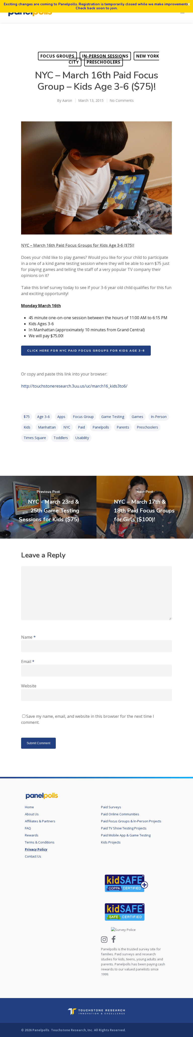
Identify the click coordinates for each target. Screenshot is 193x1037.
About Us (32, 814)
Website (28, 686)
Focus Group (83, 416)
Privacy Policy (36, 849)
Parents (123, 427)
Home (29, 807)
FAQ (28, 828)
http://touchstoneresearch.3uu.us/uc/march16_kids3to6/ (74, 386)
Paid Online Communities (120, 814)
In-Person (159, 416)
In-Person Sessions (105, 56)
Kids (27, 427)
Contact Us (33, 856)
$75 (27, 416)
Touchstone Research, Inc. (72, 1030)
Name (28, 637)
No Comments (122, 100)
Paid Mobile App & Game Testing (126, 835)
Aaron (67, 100)
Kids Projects (111, 842)
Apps (61, 416)
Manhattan (47, 427)
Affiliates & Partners (40, 821)
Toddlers (61, 437)
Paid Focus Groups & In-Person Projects (131, 821)
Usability (82, 437)
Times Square (35, 437)
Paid (81, 427)
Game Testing (112, 416)
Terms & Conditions (40, 842)
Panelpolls (100, 427)
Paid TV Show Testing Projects (124, 828)
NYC (66, 427)
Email (27, 661)
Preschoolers (103, 62)
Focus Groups (57, 56)
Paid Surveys (111, 807)
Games (137, 416)
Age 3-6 (43, 416)
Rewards (31, 835)
